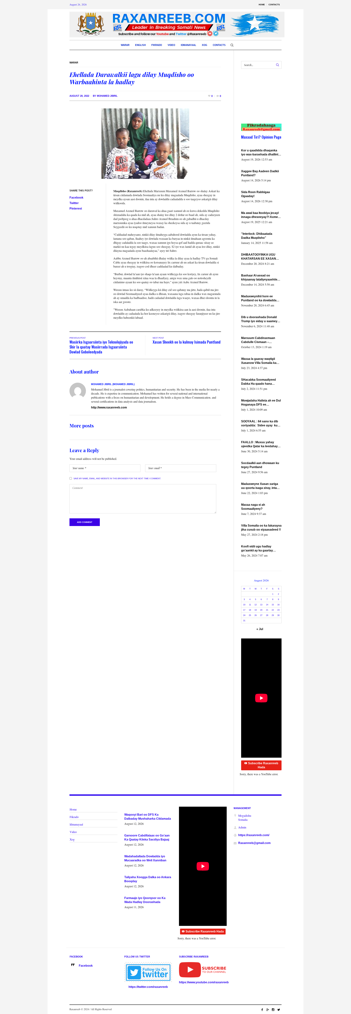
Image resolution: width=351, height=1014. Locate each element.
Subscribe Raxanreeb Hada (263, 765)
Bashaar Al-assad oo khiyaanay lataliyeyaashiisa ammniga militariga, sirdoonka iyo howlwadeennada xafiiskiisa (260, 278)
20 (261, 610)
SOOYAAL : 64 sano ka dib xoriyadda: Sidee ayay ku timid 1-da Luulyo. (259, 423)
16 (278, 605)
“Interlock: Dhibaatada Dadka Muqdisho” (256, 235)
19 (255, 610)
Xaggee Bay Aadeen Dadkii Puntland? (260, 173)
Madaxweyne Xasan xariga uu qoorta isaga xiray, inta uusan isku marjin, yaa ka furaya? (259, 486)
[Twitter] (278, 1009)
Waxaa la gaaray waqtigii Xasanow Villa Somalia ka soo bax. (258, 361)
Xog (72, 839)
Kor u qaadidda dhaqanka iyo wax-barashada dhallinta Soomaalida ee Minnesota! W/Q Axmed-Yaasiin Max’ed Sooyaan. (260, 153)
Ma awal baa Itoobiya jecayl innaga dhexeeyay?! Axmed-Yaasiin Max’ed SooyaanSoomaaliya (261, 215)
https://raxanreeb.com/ (253, 835)
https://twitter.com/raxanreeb (148, 986)
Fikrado (74, 817)
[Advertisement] (259, 100)
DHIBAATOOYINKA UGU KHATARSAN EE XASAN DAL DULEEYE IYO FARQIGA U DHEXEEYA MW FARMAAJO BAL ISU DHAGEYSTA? (260, 257)
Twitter (74, 203)
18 (250, 610)
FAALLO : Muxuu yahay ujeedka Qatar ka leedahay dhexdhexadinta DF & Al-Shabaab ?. (259, 444)
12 (255, 605)
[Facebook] (262, 1009)
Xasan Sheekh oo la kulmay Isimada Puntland (186, 342)
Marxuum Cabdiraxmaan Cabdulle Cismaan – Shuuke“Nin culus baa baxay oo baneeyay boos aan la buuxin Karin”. (261, 340)
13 (261, 605)
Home (73, 809)
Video (73, 832)
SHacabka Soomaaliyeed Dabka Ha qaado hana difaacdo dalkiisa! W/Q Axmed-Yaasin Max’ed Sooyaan (258, 382)
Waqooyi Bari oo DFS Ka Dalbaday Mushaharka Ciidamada (147, 816)
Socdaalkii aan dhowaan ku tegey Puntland (260, 465)
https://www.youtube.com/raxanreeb (204, 982)
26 (255, 615)
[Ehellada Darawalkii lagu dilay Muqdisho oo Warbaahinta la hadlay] (145, 143)
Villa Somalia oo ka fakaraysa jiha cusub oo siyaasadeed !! (261, 527)
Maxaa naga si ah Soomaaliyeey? (253, 506)
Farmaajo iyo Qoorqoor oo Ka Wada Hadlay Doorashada (144, 900)
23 (278, 610)
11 (250, 605)
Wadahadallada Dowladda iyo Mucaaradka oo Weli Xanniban (145, 858)
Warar (73, 62)
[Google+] (267, 1009)
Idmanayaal (76, 824)
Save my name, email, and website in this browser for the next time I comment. (117, 478)
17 (244, 610)
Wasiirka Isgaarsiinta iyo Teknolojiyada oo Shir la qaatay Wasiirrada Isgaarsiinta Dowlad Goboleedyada (101, 347)
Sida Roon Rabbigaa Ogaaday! (255, 194)
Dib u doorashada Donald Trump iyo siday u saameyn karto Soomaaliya (260, 319)
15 (273, 605)
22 (273, 610)
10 (244, 605)
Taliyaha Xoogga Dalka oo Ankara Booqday (147, 879)
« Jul (259, 629)
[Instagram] (273, 1009)
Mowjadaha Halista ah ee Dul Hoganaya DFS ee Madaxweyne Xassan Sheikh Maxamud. (261, 403)
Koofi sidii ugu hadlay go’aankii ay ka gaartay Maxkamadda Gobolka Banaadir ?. (257, 549)
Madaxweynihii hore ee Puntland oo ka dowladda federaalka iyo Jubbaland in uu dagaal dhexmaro (260, 298)
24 (244, 615)
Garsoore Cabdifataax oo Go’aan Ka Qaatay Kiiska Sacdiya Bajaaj (147, 837)
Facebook (76, 197)
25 (250, 615)
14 (267, 605)
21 (267, 610)
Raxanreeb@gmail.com (254, 843)
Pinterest (75, 208)
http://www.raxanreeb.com (109, 407)
